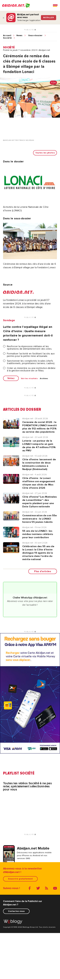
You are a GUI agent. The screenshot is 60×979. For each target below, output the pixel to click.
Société (7, 38)
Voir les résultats (29, 379)
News (19, 35)
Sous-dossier (35, 35)
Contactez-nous (16, 911)
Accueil (7, 35)
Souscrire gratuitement (20, 878)
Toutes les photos (45, 152)
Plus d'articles (42, 571)
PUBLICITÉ (29, 30)
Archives (44, 379)
